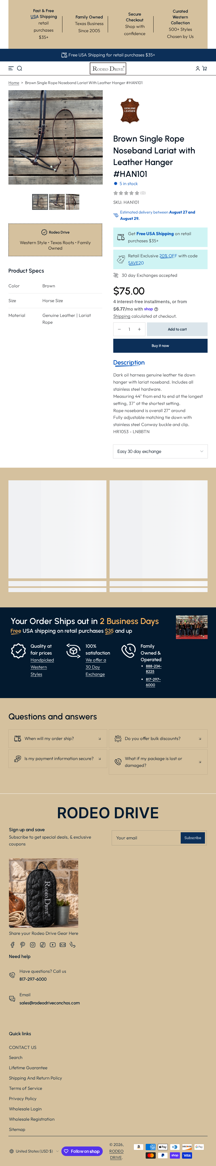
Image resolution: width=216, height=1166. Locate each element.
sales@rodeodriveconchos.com (49, 1002)
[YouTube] (53, 945)
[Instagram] (33, 945)
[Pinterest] (22, 945)
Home (13, 82)
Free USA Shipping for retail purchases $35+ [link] (111, 54)
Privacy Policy (23, 1098)
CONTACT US (22, 1047)
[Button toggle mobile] (11, 68)
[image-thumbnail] (40, 202)
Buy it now (160, 345)
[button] (19, 68)
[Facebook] (12, 945)
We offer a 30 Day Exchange (96, 667)
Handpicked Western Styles (42, 667)
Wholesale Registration (32, 1119)
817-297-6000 (153, 682)
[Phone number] (73, 945)
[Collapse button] (58, 739)
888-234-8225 (153, 669)
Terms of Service (25, 1088)
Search (15, 1057)
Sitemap (17, 1129)
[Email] (63, 945)
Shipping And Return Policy (35, 1078)
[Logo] (108, 68)
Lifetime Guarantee (28, 1067)
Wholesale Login (25, 1108)
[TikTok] (43, 945)
